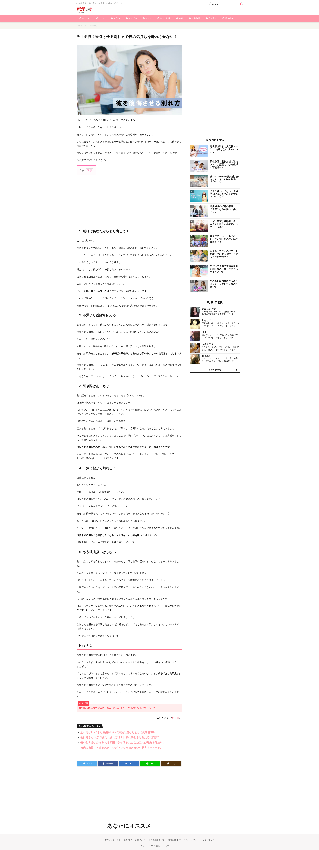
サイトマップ (208, 840)
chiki (204, 332)
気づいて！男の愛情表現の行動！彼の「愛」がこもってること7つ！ (224, 269)
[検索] (239, 4)
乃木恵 (175, 718)
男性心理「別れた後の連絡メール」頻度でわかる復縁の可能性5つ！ (224, 164)
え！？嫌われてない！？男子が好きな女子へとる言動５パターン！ (224, 194)
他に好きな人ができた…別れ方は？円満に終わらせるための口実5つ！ (122, 737)
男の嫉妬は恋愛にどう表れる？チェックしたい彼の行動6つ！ (224, 284)
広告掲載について (156, 840)
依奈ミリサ (207, 344)
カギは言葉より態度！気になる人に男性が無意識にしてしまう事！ (224, 224)
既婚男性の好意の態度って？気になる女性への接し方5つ (224, 209)
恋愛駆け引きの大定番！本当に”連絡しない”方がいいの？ (224, 149)
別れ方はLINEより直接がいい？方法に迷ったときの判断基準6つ (118, 732)
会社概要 (128, 840)
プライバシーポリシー (189, 840)
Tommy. (206, 355)
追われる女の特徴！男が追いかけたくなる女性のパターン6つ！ (120, 708)
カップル (96, 26)
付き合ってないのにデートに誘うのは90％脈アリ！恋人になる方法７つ (224, 254)
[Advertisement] (129, 202)
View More (215, 369)
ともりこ (206, 320)
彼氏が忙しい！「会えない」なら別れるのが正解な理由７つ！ (224, 239)
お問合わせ (140, 840)
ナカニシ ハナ (209, 308)
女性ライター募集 (113, 840)
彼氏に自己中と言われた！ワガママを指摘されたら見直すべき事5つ (121, 747)
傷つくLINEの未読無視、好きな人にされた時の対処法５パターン (224, 179)
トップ (83, 26)
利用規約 (172, 840)
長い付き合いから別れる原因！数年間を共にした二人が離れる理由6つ (122, 742)
